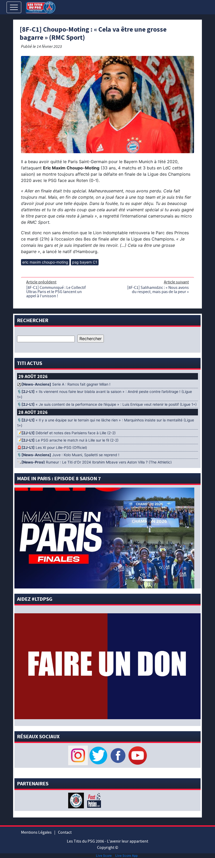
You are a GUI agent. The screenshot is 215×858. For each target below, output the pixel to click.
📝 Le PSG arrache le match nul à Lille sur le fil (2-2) (68, 440)
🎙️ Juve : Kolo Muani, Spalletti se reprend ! (68, 455)
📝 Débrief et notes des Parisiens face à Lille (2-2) (66, 433)
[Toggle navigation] (14, 7)
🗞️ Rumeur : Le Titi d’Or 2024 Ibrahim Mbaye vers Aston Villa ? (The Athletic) (94, 462)
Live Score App (126, 855)
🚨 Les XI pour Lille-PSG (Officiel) (52, 447)
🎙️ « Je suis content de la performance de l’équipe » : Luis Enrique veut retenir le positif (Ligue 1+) (107, 404)
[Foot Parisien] (93, 800)
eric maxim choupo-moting (45, 262)
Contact (65, 832)
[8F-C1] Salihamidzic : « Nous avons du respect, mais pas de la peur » (158, 289)
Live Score (104, 855)
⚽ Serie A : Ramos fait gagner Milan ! (63, 384)
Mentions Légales (36, 832)
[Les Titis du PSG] (40, 7)
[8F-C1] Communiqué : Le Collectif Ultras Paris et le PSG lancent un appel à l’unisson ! (56, 292)
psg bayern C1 (84, 262)
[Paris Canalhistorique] (76, 800)
